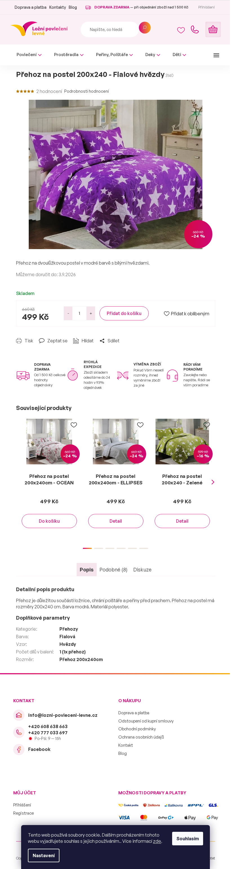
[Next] (213, 482)
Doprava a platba (30, 7)
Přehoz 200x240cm (81, 659)
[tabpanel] (49, 479)
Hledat (145, 28)
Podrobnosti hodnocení (86, 91)
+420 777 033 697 (48, 732)
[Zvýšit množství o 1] (90, 313)
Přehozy (68, 629)
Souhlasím (187, 838)
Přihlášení (22, 805)
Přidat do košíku (124, 313)
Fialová (67, 636)
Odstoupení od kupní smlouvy (146, 721)
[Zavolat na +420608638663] (195, 30)
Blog (73, 7)
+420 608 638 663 (48, 726)
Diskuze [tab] (142, 569)
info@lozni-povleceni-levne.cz (62, 715)
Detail (116, 521)
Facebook (39, 749)
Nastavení (44, 855)
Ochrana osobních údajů (141, 737)
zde (157, 841)
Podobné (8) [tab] (113, 569)
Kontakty (57, 7)
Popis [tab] (87, 569)
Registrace (23, 813)
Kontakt (125, 745)
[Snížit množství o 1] (68, 313)
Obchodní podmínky (137, 728)
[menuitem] (29, 55)
